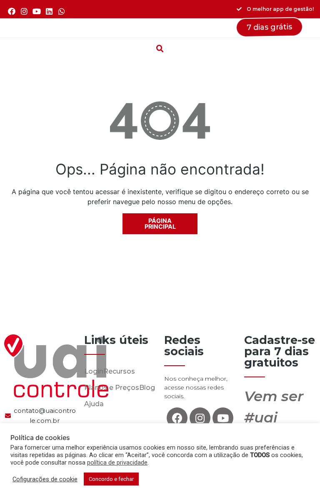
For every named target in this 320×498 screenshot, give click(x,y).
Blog (147, 388)
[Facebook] (11, 11)
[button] (160, 28)
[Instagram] (24, 11)
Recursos (119, 371)
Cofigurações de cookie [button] (45, 479)
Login (93, 371)
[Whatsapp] (62, 11)
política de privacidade (117, 462)
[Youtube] (36, 11)
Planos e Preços (111, 388)
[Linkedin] (49, 11)
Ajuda (94, 404)
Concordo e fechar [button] (111, 479)
